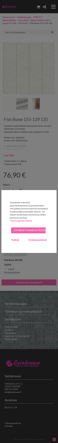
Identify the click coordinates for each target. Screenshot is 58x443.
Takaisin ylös (54, 439)
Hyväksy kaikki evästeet (30, 230)
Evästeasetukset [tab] (38, 240)
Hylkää (15, 240)
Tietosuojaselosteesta (21, 220)
